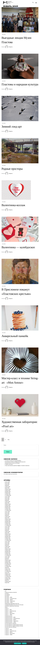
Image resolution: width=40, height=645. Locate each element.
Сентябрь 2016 (8, 576)
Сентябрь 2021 (8, 555)
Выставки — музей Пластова (10, 598)
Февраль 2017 (8, 573)
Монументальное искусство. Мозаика (12, 463)
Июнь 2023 (7, 529)
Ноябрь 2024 (7, 507)
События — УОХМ (8, 634)
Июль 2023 (7, 527)
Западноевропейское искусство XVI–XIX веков (14, 604)
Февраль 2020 (8, 560)
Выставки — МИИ (8, 597)
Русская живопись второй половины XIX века (14, 624)
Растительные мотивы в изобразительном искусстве (15, 461)
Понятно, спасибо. (17, 643)
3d (5, 591)
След (8, 439)
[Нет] (38, 642)
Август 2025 (7, 496)
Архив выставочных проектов (11, 592)
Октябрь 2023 (7, 524)
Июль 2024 (7, 512)
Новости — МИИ (8, 609)
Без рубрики (7, 594)
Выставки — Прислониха (10, 601)
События (7, 628)
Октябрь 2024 (7, 509)
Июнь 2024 (7, 514)
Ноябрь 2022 (7, 537)
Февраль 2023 (8, 534)
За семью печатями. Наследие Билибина (13, 460)
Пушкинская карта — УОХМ (10, 622)
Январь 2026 (7, 490)
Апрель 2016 (7, 577)
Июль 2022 (7, 542)
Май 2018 (7, 567)
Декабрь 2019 (7, 562)
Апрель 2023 (7, 531)
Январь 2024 (7, 520)
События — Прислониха (10, 633)
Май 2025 (7, 500)
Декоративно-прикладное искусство (12, 603)
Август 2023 (7, 526)
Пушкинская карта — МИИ (10, 617)
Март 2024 (7, 517)
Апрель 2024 (7, 516)
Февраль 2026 (8, 489)
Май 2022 (7, 545)
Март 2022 (7, 547)
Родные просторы (12, 168)
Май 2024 (7, 515)
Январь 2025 (7, 505)
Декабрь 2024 (7, 506)
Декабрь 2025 (7, 491)
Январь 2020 (7, 561)
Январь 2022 (7, 550)
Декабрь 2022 (7, 536)
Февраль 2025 (8, 504)
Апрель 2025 (7, 501)
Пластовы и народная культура (20, 84)
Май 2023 (7, 530)
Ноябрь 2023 (7, 522)
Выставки (7, 596)
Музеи (6, 607)
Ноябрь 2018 (7, 565)
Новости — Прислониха (9, 613)
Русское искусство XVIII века (10, 627)
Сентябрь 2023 (8, 525)
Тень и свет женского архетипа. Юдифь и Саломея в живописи (17, 465)
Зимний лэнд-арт (12, 126)
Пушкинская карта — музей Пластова (12, 618)
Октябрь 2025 (7, 494)
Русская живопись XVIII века (10, 623)
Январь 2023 (7, 535)
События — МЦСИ (8, 632)
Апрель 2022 (7, 546)
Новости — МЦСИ (8, 612)
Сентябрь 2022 (8, 540)
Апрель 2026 (7, 486)
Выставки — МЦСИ (9, 599)
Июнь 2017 (7, 572)
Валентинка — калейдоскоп (18, 247)
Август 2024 (7, 511)
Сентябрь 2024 (8, 510)
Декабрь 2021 (7, 551)
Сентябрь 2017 (8, 571)
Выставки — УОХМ (8, 602)
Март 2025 (7, 502)
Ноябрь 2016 (7, 575)
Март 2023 (7, 532)
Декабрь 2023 (7, 521)
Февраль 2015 (8, 581)
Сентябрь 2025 (8, 495)
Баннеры (7, 593)
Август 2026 (7, 481)
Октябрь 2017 (7, 570)
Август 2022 (7, 541)
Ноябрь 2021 (7, 552)
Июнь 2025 (7, 499)
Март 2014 (7, 582)
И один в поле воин (9, 464)
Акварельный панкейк (15, 336)
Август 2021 (7, 556)
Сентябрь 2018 (8, 566)
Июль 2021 (7, 557)
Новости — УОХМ (8, 614)
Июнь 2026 (7, 484)
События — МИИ (8, 629)
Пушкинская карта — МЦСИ (10, 619)
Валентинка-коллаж (13, 205)
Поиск (5, 445)
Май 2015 (7, 580)
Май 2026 (7, 485)
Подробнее (24, 643)
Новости (6, 608)
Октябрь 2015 (7, 578)
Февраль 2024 (8, 519)
